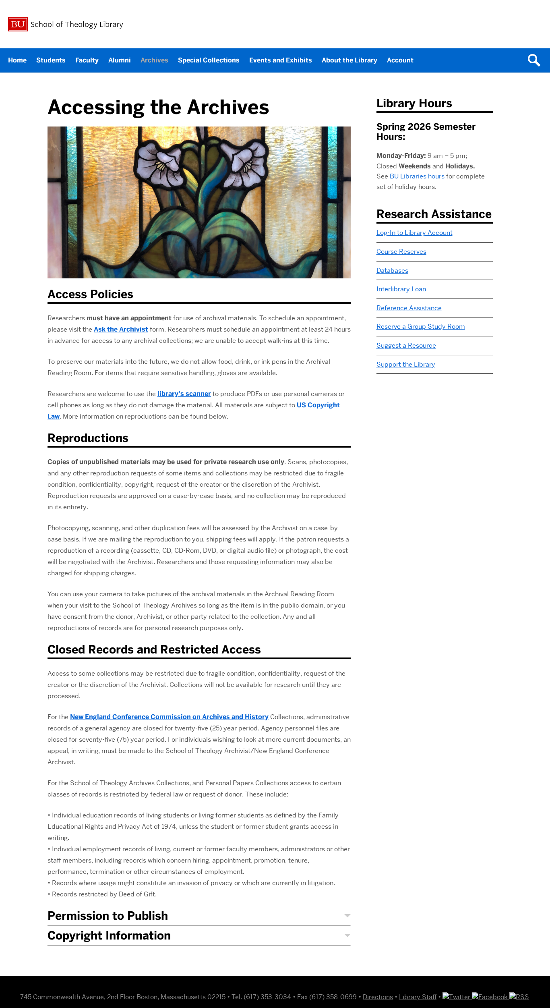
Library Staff (417, 997)
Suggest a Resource (406, 345)
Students (51, 60)
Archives (154, 60)
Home (17, 60)
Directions (378, 997)
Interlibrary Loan (401, 289)
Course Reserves (401, 251)
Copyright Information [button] (109, 935)
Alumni (119, 60)
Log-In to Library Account (414, 232)
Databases (392, 270)
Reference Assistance (409, 308)
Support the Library (405, 364)
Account (400, 60)
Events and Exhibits (280, 60)
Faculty (87, 60)
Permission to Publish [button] (108, 916)
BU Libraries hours (417, 176)
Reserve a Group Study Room (420, 326)
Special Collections (209, 60)
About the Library (349, 60)
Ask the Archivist (121, 329)
